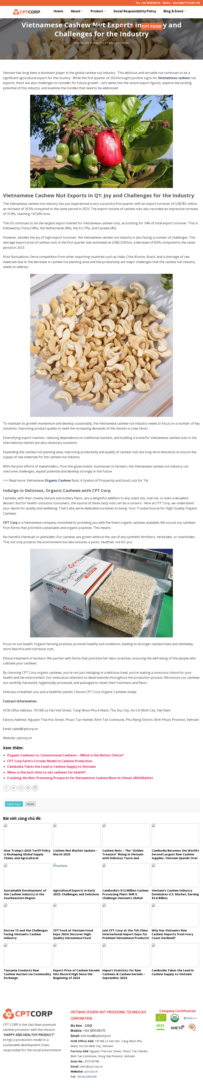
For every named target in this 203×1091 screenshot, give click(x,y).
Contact (96, 26)
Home (58, 11)
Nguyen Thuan (119, 43)
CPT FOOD (151, 26)
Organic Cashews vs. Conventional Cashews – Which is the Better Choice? (65, 755)
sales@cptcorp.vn (91, 1066)
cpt (86, 1071)
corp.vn (93, 1071)
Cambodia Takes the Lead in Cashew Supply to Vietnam (51, 766)
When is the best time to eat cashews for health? (46, 772)
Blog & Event (174, 11)
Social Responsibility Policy (134, 11)
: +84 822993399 (86, 1076)
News (30, 804)
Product (97, 11)
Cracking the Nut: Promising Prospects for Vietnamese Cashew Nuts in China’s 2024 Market (80, 778)
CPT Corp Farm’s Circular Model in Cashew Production (49, 761)
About (75, 11)
